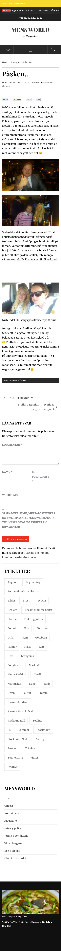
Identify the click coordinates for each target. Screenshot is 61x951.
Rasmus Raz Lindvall (21, 711)
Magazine (10, 820)
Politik (26, 693)
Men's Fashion (17, 674)
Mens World (30, 29)
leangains (27, 656)
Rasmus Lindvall (18, 702)
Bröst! (26, 600)
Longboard (14, 665)
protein (43, 693)
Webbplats (9, 495)
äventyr (12, 766)
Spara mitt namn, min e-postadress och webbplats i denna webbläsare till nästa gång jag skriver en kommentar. (28, 520)
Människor (14, 683)
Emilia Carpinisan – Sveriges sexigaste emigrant (36, 407)
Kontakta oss (12, 813)
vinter (34, 757)
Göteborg (41, 637)
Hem (7, 798)
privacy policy (13, 828)
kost (10, 656)
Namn (7, 472)
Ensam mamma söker (38, 609)
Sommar (23, 730)
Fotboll (12, 628)
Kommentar (12, 444)
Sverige (40, 739)
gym (25, 637)
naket (32, 683)
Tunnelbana (15, 757)
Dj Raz (42, 600)
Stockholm (43, 730)
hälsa (27, 646)
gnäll (11, 637)
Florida (12, 619)
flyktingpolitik (33, 619)
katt (41, 646)
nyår (47, 683)
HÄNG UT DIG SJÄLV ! (21, 398)
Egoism (12, 609)
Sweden (12, 748)
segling (37, 720)
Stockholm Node (18, 739)
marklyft (34, 665)
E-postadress (39, 477)
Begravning (33, 582)
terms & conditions (16, 835)
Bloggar (22, 380)
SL (9, 730)
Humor (12, 646)
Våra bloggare (13, 843)
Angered (13, 582)
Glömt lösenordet (15, 858)
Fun (26, 628)
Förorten (42, 628)
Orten (11, 693)
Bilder (11, 600)
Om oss (8, 805)
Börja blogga (12, 850)
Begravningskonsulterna (23, 591)
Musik (38, 674)
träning (30, 748)
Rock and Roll (16, 720)
